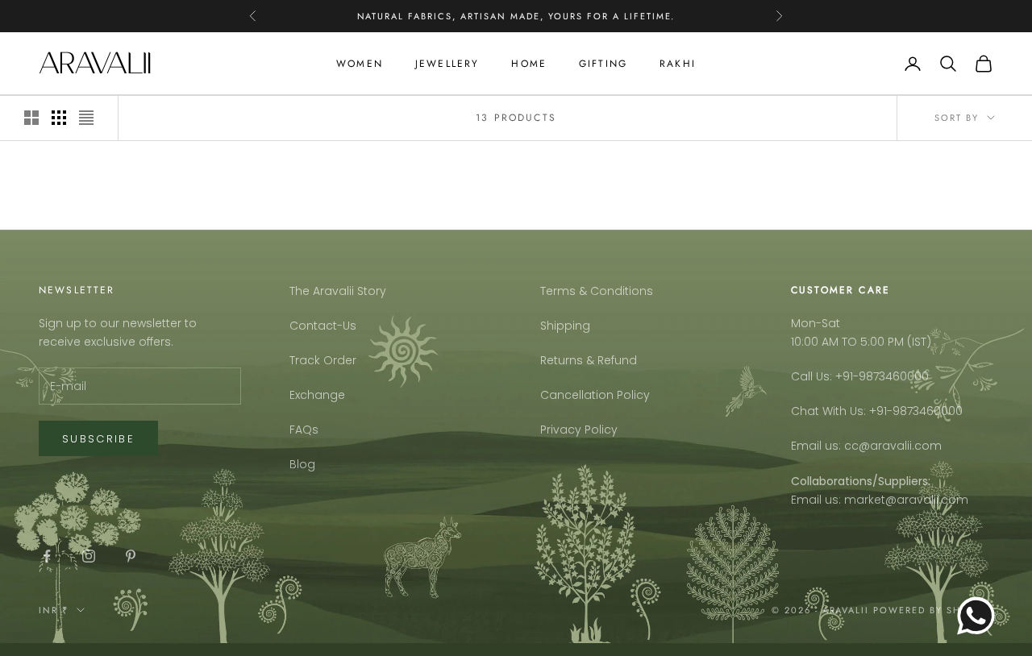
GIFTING (603, 63)
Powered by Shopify (933, 610)
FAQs (303, 429)
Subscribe (98, 438)
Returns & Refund (588, 360)
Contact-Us (322, 326)
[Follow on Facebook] (47, 556)
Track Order (322, 360)
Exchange (317, 395)
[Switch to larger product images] (31, 117)
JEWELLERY (447, 63)
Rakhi (678, 63)
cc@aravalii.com (893, 446)
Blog (302, 464)
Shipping (565, 326)
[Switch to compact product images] (86, 117)
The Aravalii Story (337, 291)
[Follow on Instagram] (89, 556)
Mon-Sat (815, 323)
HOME (529, 63)
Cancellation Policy (595, 395)
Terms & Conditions (596, 291)
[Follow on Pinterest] (131, 556)
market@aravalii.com (906, 500)
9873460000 (894, 376)
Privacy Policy (579, 429)
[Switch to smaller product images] (59, 117)
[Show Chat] (980, 616)
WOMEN (359, 63)
